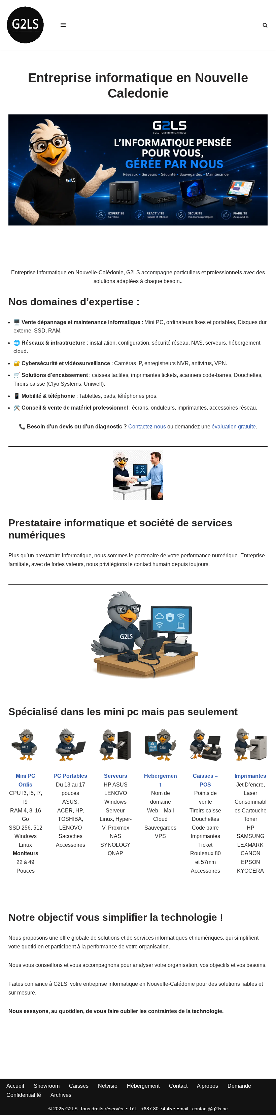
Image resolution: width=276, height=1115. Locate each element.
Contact (178, 1086)
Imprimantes (250, 776)
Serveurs (115, 776)
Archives (60, 1095)
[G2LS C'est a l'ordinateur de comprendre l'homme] (25, 25)
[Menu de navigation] (63, 25)
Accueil (15, 1086)
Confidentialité (23, 1095)
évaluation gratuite (234, 426)
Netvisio (107, 1086)
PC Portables (70, 776)
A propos (207, 1086)
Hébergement (143, 1086)
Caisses (79, 1086)
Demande (239, 1086)
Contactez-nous (147, 426)
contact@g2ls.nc (210, 1108)
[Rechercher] (265, 25)
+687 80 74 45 (156, 1108)
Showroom (47, 1086)
